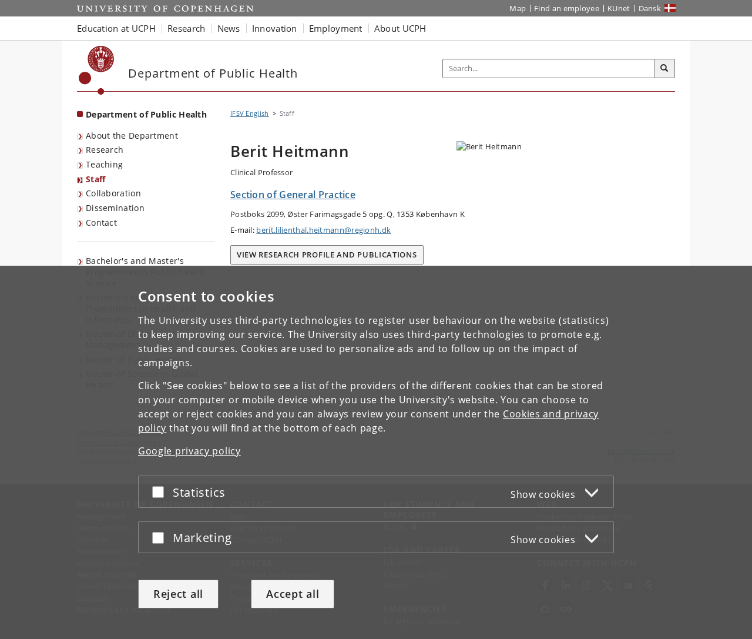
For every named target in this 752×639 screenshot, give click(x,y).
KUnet (618, 8)
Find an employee (566, 8)
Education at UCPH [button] (116, 28)
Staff (96, 179)
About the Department (132, 135)
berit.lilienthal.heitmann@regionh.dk (323, 230)
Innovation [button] (274, 28)
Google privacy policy (189, 450)
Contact (101, 222)
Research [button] (186, 28)
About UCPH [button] (400, 28)
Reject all (178, 594)
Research (104, 149)
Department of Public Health (146, 114)
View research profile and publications (327, 254)
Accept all (292, 594)
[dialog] (376, 452)
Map (517, 8)
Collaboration (113, 193)
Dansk (650, 8)
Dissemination (115, 207)
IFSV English (249, 113)
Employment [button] (335, 28)
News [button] (228, 28)
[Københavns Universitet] (97, 70)
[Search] (664, 69)
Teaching (104, 164)
